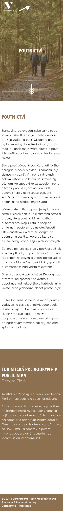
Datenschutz (9, 505)
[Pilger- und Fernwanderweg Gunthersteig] (19, 6)
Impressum (25, 505)
